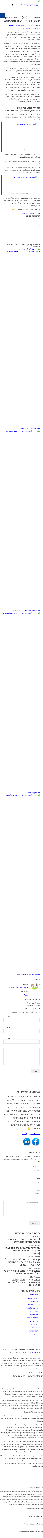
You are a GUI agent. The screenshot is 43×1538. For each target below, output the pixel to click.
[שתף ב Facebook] (37, 218)
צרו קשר (35, 1334)
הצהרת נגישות (33, 1331)
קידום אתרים (34, 1311)
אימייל (8, 1027)
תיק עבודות (34, 1324)
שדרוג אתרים (34, 1301)
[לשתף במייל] (37, 232)
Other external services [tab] (35, 1488)
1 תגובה (25, 25)
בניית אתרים (34, 1295)
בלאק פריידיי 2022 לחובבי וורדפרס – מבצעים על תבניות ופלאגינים (24, 1282)
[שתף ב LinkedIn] (37, 229)
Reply (26, 995)
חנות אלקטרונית (33, 1298)
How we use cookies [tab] (36, 1385)
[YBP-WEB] (25, 5)
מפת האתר (34, 1327)
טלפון (37, 1190)
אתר (9, 1038)
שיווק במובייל (25, 213)
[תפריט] (6, 5)
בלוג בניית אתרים (16, 25)
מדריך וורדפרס (33, 1321)
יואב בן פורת (26, 28)
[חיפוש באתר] (11, 5)
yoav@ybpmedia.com (31, 1134)
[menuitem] (11, 5)
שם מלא (36, 1167)
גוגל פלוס (32, 213)
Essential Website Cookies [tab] (33, 1412)
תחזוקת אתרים (33, 1304)
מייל (38, 1179)
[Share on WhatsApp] (37, 225)
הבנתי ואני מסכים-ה (35, 1372)
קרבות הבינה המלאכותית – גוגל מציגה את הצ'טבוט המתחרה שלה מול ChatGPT (22, 1262)
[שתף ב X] (37, 222)
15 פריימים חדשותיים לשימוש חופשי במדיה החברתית (24, 1240)
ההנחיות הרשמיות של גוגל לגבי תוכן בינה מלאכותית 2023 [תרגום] (22, 1250)
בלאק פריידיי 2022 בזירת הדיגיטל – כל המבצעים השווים (21, 1272)
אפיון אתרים (34, 1314)
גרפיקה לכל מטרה (32, 1308)
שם (8, 1016)
